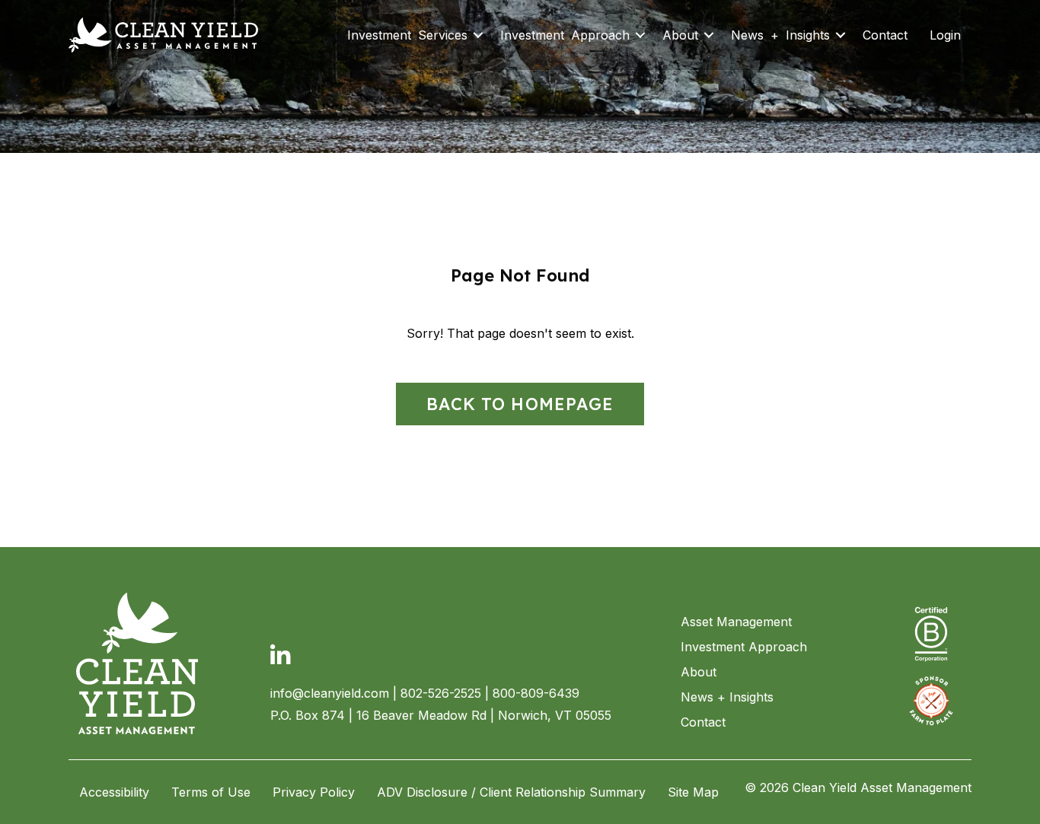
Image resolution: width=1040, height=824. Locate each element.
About (680, 35)
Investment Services (407, 35)
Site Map (693, 792)
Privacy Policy (314, 792)
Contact (885, 35)
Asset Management (736, 621)
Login (945, 35)
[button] (478, 35)
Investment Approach (565, 35)
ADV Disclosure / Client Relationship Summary (511, 792)
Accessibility (114, 792)
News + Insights (780, 35)
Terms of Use (210, 792)
